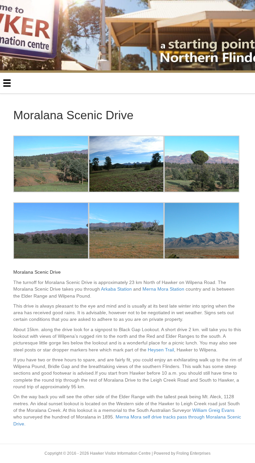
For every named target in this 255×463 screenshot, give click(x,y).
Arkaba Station (116, 289)
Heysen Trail (161, 349)
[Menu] (7, 83)
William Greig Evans (213, 410)
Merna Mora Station (163, 289)
